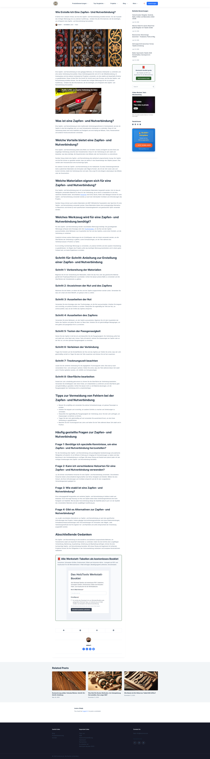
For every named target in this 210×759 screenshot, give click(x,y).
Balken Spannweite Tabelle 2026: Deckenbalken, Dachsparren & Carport (142, 54)
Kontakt (54, 738)
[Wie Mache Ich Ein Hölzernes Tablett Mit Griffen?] (141, 680)
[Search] (144, 3)
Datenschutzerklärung (86, 738)
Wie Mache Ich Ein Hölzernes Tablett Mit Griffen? (140, 693)
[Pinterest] (97, 630)
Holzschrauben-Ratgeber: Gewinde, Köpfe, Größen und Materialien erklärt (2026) (143, 16)
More (134, 3)
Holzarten (83, 194)
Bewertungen (152, 3)
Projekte (113, 3)
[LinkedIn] (113, 630)
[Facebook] (63, 630)
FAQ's (76, 24)
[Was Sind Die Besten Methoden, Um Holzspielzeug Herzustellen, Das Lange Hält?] (105, 680)
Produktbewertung (58, 735)
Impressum (82, 740)
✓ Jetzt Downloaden (144, 145)
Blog (124, 3)
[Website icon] (90, 649)
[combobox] (142, 86)
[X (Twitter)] (80, 630)
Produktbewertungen (79, 3)
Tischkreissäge (89, 229)
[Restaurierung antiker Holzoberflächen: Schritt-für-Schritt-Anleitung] (69, 680)
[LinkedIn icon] (87, 649)
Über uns (82, 733)
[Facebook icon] (83, 649)
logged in (85, 711)
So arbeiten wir (84, 744)
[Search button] (153, 86)
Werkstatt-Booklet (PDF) (86, 746)
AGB (80, 735)
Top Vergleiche (98, 3)
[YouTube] (140, 124)
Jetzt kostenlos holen (144, 78)
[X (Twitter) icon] (93, 649)
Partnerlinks (83, 742)
